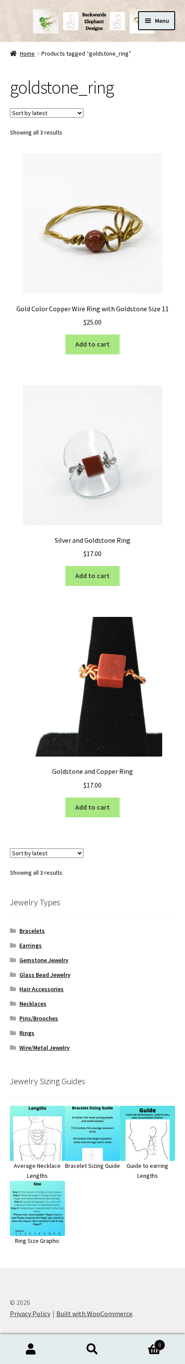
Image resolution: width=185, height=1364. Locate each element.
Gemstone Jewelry (43, 960)
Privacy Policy (30, 1313)
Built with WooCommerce (94, 1313)
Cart (142, 1342)
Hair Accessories (41, 989)
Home (27, 53)
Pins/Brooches (38, 1018)
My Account (31, 1349)
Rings (26, 1033)
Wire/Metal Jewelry (44, 1047)
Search (92, 1349)
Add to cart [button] (92, 344)
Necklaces (32, 1003)
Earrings (30, 945)
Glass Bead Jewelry (45, 975)
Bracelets (32, 931)
